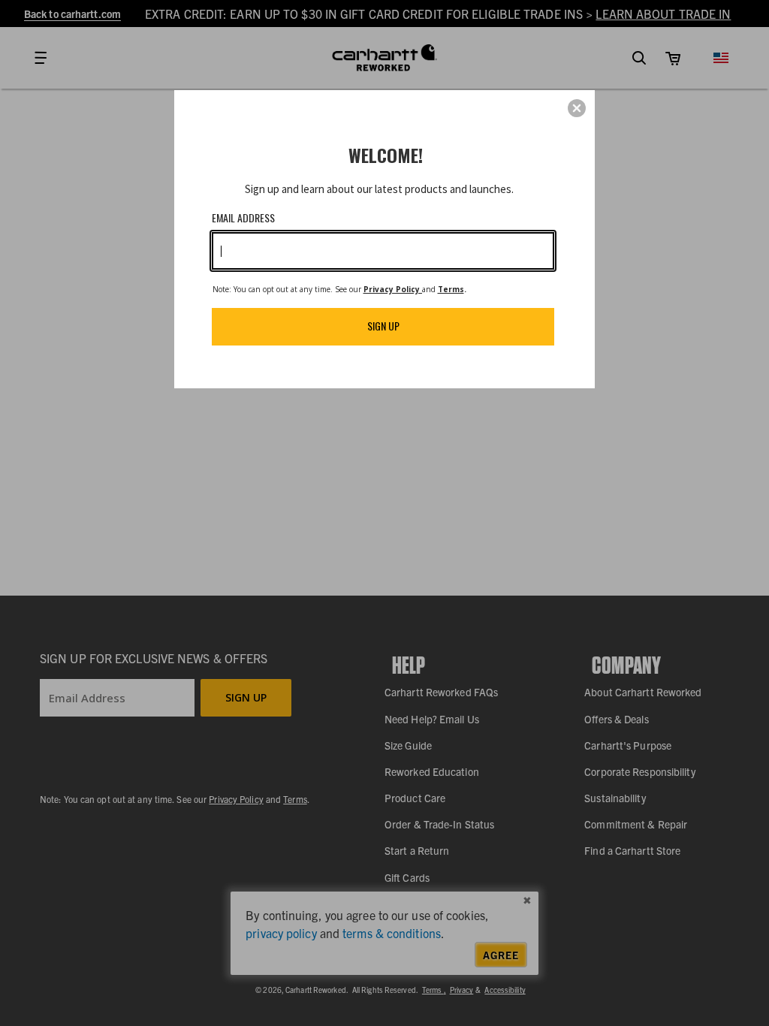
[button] (577, 108)
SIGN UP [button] (383, 325)
